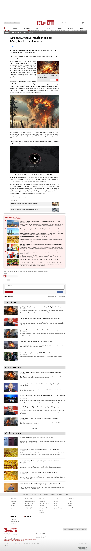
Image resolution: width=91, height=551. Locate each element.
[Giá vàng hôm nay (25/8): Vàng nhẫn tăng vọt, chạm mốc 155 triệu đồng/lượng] (11, 464)
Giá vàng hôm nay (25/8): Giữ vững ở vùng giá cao (33, 236)
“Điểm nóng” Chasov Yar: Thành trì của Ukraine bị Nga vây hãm (24, 203)
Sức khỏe (70, 503)
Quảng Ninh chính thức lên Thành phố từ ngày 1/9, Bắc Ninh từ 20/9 (40, 484)
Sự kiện (13, 505)
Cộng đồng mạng (71, 507)
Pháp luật (27, 28)
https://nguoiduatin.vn (7, 533)
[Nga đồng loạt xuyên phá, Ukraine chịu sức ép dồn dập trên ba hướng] (11, 310)
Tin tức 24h (77, 529)
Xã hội (48, 28)
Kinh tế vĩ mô (42, 505)
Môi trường (56, 507)
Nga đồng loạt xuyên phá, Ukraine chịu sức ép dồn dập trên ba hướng (40, 307)
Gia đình (70, 501)
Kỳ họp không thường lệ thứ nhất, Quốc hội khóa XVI (29, 30)
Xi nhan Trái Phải (15, 521)
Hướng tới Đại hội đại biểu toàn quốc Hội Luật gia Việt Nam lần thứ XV (75, 30)
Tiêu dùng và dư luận (44, 510)
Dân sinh (56, 501)
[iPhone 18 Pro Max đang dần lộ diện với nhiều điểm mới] (11, 441)
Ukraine (8, 279)
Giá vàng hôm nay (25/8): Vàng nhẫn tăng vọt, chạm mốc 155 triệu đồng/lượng (39, 461)
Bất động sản (42, 501)
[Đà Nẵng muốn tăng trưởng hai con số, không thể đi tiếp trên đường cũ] (13, 231)
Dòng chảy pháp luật (30, 501)
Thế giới (13, 509)
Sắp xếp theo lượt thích (52, 296)
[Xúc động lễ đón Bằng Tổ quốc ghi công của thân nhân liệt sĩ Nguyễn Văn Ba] (13, 247)
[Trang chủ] (45, 22)
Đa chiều (70, 28)
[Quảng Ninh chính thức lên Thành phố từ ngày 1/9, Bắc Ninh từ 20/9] (11, 487)
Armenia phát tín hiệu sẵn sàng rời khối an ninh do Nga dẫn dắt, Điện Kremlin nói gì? (40, 384)
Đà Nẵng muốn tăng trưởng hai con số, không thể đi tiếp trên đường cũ (39, 229)
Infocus (82, 28)
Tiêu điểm (13, 501)
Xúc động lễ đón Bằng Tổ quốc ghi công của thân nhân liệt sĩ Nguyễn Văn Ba (41, 244)
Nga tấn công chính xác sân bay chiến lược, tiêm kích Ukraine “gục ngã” (48, 76)
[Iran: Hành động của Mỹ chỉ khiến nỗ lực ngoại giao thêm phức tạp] (11, 322)
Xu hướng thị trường (44, 509)
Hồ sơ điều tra (28, 505)
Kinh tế (38, 28)
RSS (65, 529)
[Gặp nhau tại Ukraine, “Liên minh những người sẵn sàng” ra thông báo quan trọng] (11, 399)
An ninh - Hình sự (29, 509)
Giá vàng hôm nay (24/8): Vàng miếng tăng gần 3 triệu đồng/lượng (39, 449)
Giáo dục (56, 503)
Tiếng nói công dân (29, 507)
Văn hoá (55, 505)
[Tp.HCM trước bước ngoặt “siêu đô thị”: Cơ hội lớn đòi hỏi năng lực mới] (13, 223)
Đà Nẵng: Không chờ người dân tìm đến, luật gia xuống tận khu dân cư (39, 252)
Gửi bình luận (9, 291)
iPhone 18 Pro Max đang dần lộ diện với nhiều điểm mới (36, 437)
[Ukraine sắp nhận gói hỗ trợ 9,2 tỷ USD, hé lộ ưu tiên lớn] (11, 356)
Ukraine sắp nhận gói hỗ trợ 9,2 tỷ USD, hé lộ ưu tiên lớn (36, 353)
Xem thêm (34, 363)
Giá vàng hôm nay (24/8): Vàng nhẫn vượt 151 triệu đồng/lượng (38, 472)
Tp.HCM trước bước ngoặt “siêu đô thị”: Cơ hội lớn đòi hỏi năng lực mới (40, 221)
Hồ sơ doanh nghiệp (44, 507)
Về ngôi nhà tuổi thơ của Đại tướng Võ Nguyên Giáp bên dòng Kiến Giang (40, 259)
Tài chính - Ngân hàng (44, 503)
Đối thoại (13, 507)
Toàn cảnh (15, 28)
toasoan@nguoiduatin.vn (9, 547)
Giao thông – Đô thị (58, 509)
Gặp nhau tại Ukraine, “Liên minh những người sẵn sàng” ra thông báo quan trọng (42, 396)
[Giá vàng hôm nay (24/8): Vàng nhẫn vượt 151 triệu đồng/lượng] (11, 475)
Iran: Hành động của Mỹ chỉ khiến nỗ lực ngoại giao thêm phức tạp (39, 318)
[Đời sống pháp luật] (73, 548)
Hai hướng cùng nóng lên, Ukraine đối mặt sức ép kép (36, 341)
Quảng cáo (16, 22)
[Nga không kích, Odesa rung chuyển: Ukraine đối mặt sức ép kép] (11, 333)
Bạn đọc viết (14, 523)
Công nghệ (42, 512)
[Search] (78, 23)
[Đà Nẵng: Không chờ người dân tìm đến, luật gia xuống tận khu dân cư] (13, 254)
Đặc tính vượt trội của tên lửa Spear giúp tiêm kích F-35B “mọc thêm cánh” (26, 209)
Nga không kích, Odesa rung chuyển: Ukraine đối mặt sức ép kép (39, 330)
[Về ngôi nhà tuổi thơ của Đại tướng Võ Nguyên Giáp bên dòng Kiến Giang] (13, 262)
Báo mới (84, 529)
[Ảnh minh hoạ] (34, 111)
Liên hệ (6, 22)
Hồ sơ (25, 32)
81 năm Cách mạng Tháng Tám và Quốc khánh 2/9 (51, 30)
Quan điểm (13, 519)
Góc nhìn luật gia (29, 503)
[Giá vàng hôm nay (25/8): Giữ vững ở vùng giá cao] (13, 239)
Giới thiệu (70, 529)
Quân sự (31, 32)
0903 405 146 (7, 545)
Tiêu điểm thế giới (16, 32)
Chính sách (13, 503)
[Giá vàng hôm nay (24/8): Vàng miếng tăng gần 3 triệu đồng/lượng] (11, 452)
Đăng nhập (60, 291)
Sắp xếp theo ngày (62, 296)
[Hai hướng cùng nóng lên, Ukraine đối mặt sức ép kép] (11, 345)
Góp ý (11, 22)
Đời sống (59, 28)
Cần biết (69, 505)
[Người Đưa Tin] (28, 530)
